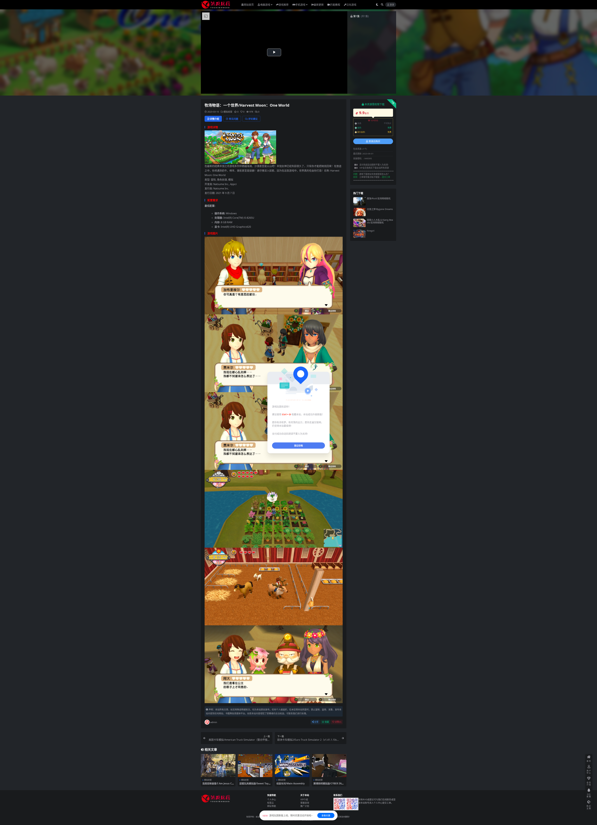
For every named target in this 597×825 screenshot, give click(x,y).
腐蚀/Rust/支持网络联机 (379, 198)
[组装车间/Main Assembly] (292, 765)
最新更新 (319, 4)
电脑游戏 (265, 4)
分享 (316, 722)
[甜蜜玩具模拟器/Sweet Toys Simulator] (255, 765)
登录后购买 (374, 141)
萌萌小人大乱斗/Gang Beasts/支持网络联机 (380, 221)
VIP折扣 (374, 120)
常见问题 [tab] (233, 118)
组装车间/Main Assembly (290, 783)
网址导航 (271, 805)
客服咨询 (304, 802)
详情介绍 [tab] (214, 118)
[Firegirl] (359, 234)
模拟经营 (228, 111)
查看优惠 (326, 815)
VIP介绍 (304, 799)
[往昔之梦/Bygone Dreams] (359, 212)
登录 (392, 5)
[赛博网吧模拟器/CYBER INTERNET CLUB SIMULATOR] (329, 765)
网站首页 (249, 4)
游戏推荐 (284, 4)
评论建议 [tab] (253, 118)
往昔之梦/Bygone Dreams (380, 209)
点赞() (338, 722)
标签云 (270, 802)
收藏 (327, 722)
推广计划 (304, 805)
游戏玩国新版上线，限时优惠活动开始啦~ (288, 815)
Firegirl (370, 230)
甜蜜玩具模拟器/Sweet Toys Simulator (254, 785)
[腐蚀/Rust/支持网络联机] (359, 201)
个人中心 (271, 799)
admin (213, 722)
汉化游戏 (351, 4)
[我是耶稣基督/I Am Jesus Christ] (218, 765)
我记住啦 (298, 445)
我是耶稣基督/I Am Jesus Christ (217, 785)
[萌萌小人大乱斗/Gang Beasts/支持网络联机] (359, 223)
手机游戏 (300, 4)
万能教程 (335, 4)
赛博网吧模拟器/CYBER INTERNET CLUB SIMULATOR (328, 785)
